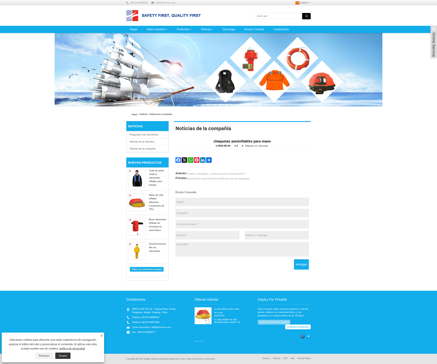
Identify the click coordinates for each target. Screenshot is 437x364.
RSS (285, 358)
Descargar (229, 29)
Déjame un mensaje (256, 145)
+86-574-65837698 (150, 322)
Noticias (206, 29)
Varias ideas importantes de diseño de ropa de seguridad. (218, 178)
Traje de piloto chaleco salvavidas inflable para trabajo (156, 177)
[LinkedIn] (203, 160)
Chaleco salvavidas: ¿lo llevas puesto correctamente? (216, 173)
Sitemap (276, 358)
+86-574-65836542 (150, 317)
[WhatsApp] (190, 160)
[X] (184, 160)
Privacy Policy (304, 358)
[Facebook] (178, 160)
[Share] (209, 160)
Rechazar (44, 355)
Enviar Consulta (254, 29)
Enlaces (266, 358)
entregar (301, 264)
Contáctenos (281, 29)
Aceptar (63, 355)
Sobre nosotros (156, 29)
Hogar (133, 29)
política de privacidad (72, 348)
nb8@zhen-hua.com (165, 2)
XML (293, 358)
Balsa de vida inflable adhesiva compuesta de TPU (156, 202)
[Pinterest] (196, 160)
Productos (183, 29)
